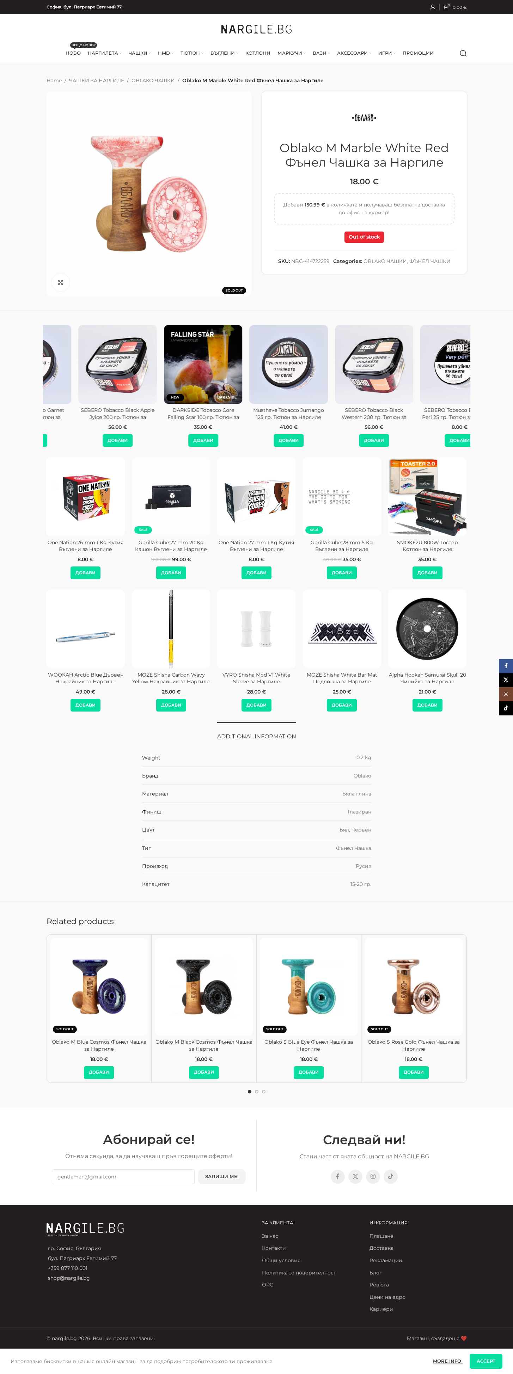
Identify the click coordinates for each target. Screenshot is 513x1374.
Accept (486, 1361)
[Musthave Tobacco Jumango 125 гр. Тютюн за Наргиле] (256, 364)
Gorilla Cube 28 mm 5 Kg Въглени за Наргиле (142, 546)
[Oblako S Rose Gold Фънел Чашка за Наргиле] (414, 987)
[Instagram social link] (373, 1177)
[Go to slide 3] (263, 1091)
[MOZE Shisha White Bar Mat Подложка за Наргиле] (342, 629)
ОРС (267, 1285)
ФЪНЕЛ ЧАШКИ (430, 261)
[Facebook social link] (338, 1177)
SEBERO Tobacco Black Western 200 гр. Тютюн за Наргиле (342, 417)
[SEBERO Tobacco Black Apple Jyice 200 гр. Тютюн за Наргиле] (85, 364)
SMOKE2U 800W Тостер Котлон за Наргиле (227, 546)
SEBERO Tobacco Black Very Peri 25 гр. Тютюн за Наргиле (427, 413)
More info (448, 1361)
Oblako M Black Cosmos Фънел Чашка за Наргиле (203, 1045)
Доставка (381, 1248)
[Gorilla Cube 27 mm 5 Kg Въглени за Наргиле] (313, 496)
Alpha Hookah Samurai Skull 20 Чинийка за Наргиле (427, 678)
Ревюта (379, 1285)
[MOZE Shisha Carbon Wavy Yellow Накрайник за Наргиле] (171, 629)
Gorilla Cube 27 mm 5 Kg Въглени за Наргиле (313, 546)
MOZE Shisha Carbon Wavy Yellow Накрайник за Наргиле (171, 678)
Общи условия (281, 1260)
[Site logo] (256, 28)
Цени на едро (387, 1297)
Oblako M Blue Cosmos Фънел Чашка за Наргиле (99, 1045)
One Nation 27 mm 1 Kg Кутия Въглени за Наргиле (56, 546)
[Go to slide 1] (249, 1091)
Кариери (381, 1309)
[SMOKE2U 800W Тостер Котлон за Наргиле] (227, 496)
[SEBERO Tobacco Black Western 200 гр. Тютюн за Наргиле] (342, 364)
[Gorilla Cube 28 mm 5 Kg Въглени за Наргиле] (142, 496)
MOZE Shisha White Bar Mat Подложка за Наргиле (342, 678)
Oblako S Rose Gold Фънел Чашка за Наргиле (414, 1045)
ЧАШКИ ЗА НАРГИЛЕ (96, 80)
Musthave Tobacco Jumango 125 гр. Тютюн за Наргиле (256, 413)
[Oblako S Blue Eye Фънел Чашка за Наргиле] (309, 987)
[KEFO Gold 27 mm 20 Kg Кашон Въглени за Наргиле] (398, 496)
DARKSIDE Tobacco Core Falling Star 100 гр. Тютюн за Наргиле (171, 417)
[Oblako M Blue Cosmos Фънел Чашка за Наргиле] (99, 987)
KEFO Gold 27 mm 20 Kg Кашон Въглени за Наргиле (398, 546)
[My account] (433, 7)
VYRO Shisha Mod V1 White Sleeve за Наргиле (256, 678)
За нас (270, 1236)
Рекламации (386, 1260)
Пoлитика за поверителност (299, 1273)
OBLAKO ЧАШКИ (153, 80)
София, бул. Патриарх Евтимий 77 (84, 7)
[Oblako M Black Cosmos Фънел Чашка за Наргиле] (204, 987)
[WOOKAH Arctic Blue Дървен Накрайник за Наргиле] (86, 629)
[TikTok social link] (391, 1177)
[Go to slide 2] (256, 1091)
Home (54, 80)
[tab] (256, 733)
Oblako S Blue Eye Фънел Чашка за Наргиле (308, 1045)
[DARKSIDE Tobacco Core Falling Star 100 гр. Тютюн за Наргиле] (171, 364)
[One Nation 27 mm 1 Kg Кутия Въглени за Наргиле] (56, 496)
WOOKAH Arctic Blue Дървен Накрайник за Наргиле (85, 678)
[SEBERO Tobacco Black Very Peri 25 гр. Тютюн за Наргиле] (427, 364)
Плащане (381, 1236)
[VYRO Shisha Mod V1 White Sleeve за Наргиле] (256, 629)
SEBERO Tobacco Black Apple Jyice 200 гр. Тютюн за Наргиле (85, 417)
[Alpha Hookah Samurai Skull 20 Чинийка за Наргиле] (427, 629)
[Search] (463, 53)
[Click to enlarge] (60, 282)
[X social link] (355, 1177)
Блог (376, 1273)
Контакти (274, 1248)
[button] (85, 440)
